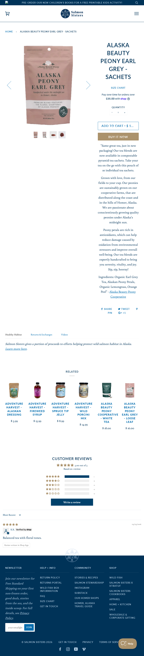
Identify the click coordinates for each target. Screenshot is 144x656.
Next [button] (86, 85)
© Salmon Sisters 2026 (37, 642)
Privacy (88, 642)
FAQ (42, 596)
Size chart (47, 601)
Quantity (118, 107)
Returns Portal (51, 582)
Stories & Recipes (86, 577)
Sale (112, 609)
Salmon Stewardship (89, 582)
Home (9, 31)
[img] (10, 524)
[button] (53, 476)
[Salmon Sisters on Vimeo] (84, 649)
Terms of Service (110, 642)
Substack (81, 592)
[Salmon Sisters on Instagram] (68, 649)
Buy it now (118, 137)
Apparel (114, 599)
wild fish (116, 577)
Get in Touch (49, 606)
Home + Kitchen (120, 604)
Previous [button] (11, 85)
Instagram (82, 587)
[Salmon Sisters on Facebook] (60, 649)
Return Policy (50, 577)
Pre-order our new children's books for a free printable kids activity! (72, 2)
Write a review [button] (72, 502)
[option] (49, 85)
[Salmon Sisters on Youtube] (76, 649)
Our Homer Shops (87, 598)
